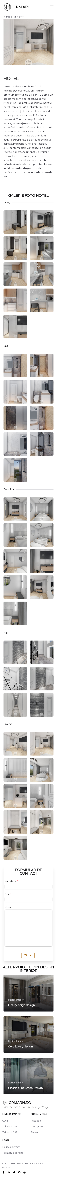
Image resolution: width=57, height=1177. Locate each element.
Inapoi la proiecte (15, 16)
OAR (5, 1120)
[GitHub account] (19, 1172)
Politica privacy (11, 1147)
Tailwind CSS (9, 1126)
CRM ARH (21, 1163)
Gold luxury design (20, 1046)
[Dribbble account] (24, 1172)
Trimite (28, 955)
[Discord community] (9, 1172)
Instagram (37, 1126)
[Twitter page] (14, 1172)
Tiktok (34, 1132)
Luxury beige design (21, 1005)
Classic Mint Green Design (25, 1088)
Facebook (36, 1120)
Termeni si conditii (12, 1152)
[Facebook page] (3, 1172)
